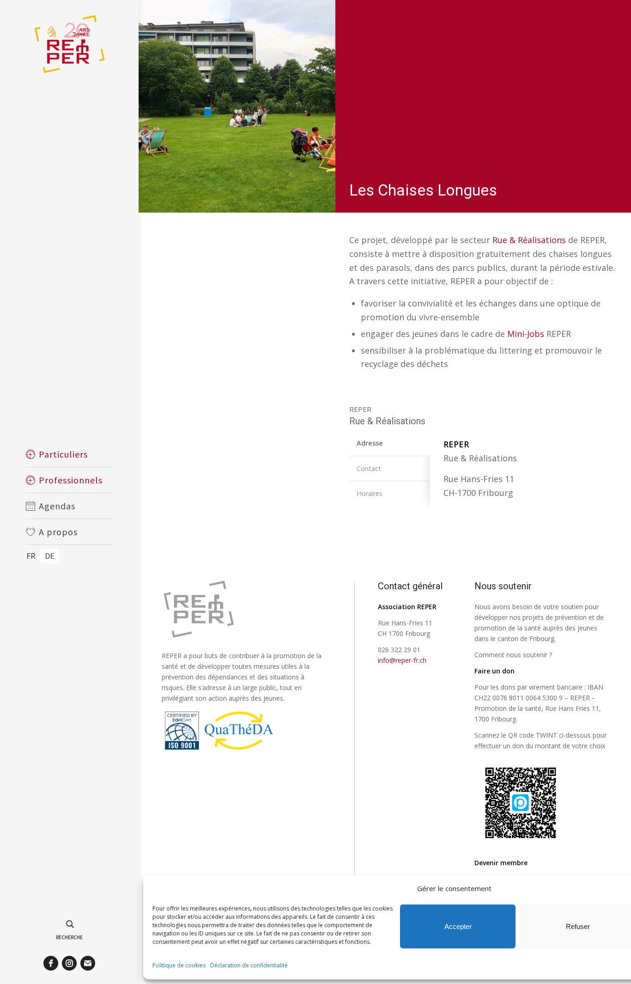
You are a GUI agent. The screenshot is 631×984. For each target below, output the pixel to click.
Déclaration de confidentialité (249, 965)
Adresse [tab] (370, 443)
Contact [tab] (369, 468)
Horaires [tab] (369, 493)
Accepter (458, 926)
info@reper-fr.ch (402, 660)
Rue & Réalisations (529, 239)
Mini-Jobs (525, 333)
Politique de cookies (179, 965)
